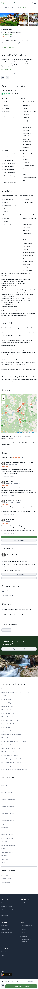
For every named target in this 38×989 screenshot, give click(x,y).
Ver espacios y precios (21, 986)
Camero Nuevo (5, 882)
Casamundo (5, 959)
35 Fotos (24, 22)
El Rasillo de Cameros (7, 782)
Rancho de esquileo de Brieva (9, 755)
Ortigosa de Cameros (7, 789)
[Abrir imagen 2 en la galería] (23, 16)
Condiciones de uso (26, 926)
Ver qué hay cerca (8, 34)
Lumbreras (4, 827)
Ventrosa (4, 841)
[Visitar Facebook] (2, 77)
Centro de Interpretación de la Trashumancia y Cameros (17, 766)
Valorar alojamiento (19, 540)
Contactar (4, 915)
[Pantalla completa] (19, 413)
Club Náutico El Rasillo (7, 696)
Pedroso (3, 831)
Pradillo (3, 796)
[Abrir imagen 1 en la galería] (9, 19)
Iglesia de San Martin (7, 710)
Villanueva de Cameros (8, 799)
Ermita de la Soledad (7, 724)
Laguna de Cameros (7, 834)
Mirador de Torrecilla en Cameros (11, 734)
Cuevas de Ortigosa (7, 703)
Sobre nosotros (6, 903)
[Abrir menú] (35, 3)
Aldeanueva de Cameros (8, 810)
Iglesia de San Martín (7, 717)
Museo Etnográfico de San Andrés (11, 762)
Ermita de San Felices (7, 713)
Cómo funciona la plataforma (25, 941)
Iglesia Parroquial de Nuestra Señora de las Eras (15, 692)
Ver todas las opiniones (19, 537)
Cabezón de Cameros (7, 852)
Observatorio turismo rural (8, 911)
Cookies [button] (22, 933)
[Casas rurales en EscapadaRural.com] (8, 3)
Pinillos (3, 803)
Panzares (4, 855)
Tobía (3, 862)
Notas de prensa (6, 906)
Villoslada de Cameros (7, 820)
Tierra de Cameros (6, 878)
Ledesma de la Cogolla (8, 845)
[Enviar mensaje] (3, 986)
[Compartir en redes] (32, 3)
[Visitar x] (7, 77)
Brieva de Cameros (6, 817)
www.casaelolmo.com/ (8, 74)
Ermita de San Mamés (7, 689)
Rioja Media (4, 875)
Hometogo (4, 952)
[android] (19, 974)
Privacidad (23, 929)
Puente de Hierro (6, 699)
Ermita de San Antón (7, 727)
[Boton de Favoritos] (33, 17)
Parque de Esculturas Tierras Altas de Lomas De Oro (16, 769)
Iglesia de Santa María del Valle (10, 738)
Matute (3, 848)
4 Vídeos (33, 22)
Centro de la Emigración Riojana (10, 748)
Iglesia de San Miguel (7, 706)
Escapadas (5, 926)
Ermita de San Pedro (7, 745)
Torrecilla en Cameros (7, 813)
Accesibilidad (24, 936)
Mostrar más (5, 69)
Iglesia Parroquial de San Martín (10, 752)
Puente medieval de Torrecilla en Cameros (13, 741)
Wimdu (3, 955)
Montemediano (5, 785)
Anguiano (4, 824)
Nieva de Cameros (6, 792)
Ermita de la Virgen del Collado (10, 720)
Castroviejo (4, 859)
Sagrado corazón (6, 731)
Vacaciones (5, 929)
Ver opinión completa (7, 476)
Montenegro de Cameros (8, 838)
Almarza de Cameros (7, 806)
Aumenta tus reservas (27, 903)
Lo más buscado (6, 933)
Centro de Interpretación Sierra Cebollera (13, 759)
